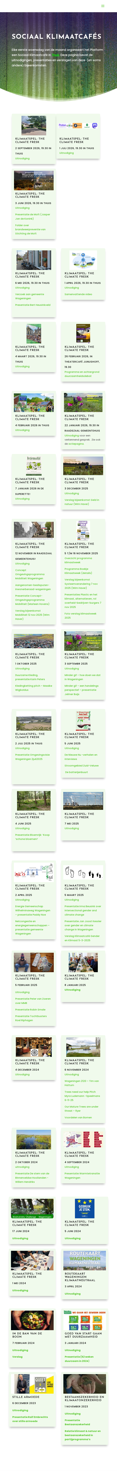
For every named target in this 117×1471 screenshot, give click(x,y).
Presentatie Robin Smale (30, 1009)
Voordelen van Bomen (78, 1117)
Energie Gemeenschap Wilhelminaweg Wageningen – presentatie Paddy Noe (32, 910)
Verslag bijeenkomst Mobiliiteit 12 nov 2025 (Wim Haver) (32, 615)
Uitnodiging (22, 158)
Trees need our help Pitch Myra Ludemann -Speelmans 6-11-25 (82, 1096)
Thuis (55, 55)
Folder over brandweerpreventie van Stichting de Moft (30, 229)
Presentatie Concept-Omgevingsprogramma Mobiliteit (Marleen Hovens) (32, 600)
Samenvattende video (78, 294)
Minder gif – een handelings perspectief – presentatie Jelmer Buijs (82, 690)
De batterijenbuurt (76, 772)
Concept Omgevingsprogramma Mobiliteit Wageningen (29, 574)
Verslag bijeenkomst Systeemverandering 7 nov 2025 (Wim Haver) (81, 584)
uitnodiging (22, 1167)
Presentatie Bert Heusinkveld (32, 305)
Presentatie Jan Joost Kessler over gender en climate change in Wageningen (83, 925)
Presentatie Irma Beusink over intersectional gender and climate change (83, 910)
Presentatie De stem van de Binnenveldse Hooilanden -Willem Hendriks (32, 1178)
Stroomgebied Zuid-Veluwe (82, 765)
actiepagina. (76, 444)
